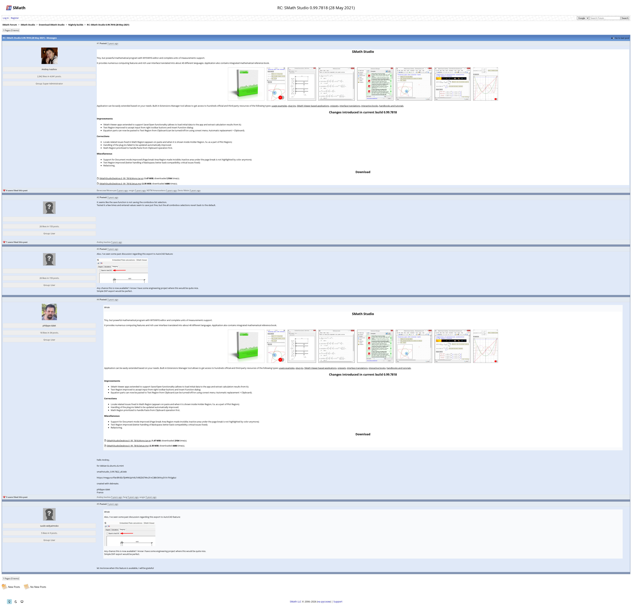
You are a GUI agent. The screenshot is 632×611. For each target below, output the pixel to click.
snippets (334, 105)
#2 (98, 197)
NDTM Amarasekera (156, 190)
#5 (98, 504)
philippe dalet (49, 325)
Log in (6, 17)
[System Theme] (21, 601)
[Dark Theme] (15, 601)
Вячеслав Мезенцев (107, 190)
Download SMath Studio (52, 24)
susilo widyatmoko (49, 525)
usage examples (279, 105)
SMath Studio (28, 24)
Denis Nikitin (183, 190)
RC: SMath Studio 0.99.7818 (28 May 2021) (108, 24)
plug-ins (292, 105)
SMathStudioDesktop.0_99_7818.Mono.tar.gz (121, 178)
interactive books (369, 105)
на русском (324, 601)
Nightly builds (75, 24)
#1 (98, 43)
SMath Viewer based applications (313, 105)
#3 (98, 249)
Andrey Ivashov (49, 69)
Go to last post (622, 38)
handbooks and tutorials (391, 105)
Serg (125, 497)
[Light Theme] (9, 601)
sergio (131, 190)
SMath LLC (295, 601)
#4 (98, 299)
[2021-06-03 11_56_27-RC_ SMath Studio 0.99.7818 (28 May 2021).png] (122, 282)
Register (15, 17)
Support (337, 601)
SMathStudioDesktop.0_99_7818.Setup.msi (120, 183)
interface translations (350, 105)
